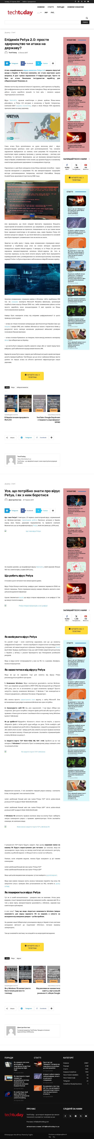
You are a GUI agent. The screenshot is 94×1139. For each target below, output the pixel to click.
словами (15, 302)
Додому (7, 32)
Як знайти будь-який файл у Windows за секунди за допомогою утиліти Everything (21, 1095)
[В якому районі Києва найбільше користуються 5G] (76, 137)
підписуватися (87, 164)
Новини (11, 410)
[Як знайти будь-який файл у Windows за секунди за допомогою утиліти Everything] (8, 1094)
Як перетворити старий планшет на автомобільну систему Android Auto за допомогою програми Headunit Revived (22, 1081)
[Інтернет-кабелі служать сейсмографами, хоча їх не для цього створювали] (76, 222)
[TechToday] (6, 52)
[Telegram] (76, 1116)
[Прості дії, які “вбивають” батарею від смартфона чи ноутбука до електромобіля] (76, 201)
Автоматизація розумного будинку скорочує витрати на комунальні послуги (77, 300)
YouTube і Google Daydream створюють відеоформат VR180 (48, 419)
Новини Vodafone (74, 55)
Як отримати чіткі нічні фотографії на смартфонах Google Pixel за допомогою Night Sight (22, 1066)
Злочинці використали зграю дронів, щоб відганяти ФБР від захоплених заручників (54, 403)
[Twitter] (81, 1)
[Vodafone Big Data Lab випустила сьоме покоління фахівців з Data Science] (76, 49)
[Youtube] (88, 1)
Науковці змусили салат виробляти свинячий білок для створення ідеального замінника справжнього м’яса (76, 322)
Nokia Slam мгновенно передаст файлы (11, 403)
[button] (86, 18)
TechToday (13, 52)
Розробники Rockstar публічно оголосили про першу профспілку (25, 403)
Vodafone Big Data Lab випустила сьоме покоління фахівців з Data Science (76, 59)
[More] (53, 63)
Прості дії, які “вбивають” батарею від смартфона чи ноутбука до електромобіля (76, 211)
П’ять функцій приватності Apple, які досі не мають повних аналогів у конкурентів (77, 344)
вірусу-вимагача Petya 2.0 (34, 70)
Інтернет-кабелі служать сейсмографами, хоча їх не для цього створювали (76, 232)
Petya (13, 387)
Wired (6, 340)
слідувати (76, 164)
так (67, 164)
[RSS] (70, 1116)
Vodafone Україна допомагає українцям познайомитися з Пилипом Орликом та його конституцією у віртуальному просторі (76, 102)
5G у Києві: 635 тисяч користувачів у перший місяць (75, 80)
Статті (13, 32)
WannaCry (13, 100)
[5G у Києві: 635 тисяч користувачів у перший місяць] (76, 71)
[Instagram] (78, 1)
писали (7, 326)
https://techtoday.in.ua (24, 459)
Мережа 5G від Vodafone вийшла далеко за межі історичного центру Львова (76, 126)
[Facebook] (75, 1)
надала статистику (23, 106)
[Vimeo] (85, 1)
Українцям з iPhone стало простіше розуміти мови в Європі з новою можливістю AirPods (39, 403)
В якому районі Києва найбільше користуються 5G (76, 147)
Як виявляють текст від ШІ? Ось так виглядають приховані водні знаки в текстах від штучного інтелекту (76, 254)
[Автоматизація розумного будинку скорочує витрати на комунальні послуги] (76, 290)
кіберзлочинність (22, 387)
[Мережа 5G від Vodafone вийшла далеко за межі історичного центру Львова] (76, 115)
